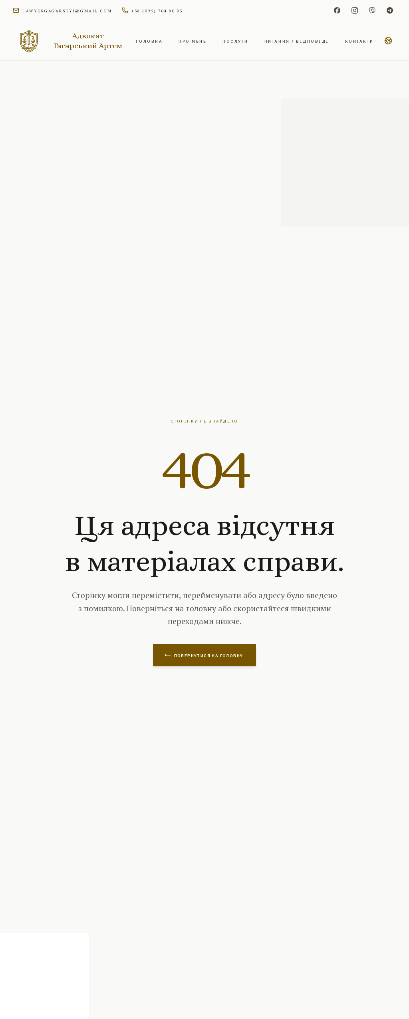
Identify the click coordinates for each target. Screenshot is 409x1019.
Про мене (192, 40)
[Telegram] (389, 10)
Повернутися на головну (208, 655)
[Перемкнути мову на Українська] (388, 41)
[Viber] (372, 10)
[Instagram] (354, 10)
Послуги (235, 40)
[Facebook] (337, 10)
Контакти (359, 40)
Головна (149, 40)
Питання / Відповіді (296, 40)
